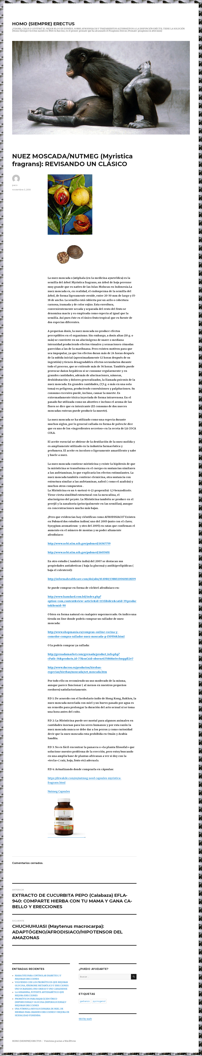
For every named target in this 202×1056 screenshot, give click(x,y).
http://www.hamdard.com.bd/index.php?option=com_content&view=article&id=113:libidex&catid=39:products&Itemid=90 (92, 601)
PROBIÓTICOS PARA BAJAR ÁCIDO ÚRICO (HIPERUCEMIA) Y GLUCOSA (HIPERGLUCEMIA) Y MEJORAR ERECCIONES (40, 1002)
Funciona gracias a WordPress (60, 1041)
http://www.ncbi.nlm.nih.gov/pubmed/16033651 (79, 552)
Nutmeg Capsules (59, 791)
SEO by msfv (85, 1019)
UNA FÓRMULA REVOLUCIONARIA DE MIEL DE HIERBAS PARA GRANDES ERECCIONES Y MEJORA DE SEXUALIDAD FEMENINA (42, 1012)
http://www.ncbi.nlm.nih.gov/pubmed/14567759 (79, 543)
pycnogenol (99, 1001)
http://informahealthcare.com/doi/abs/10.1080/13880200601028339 (92, 578)
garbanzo (85, 1001)
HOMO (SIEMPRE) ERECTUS (43, 23)
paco (15, 185)
